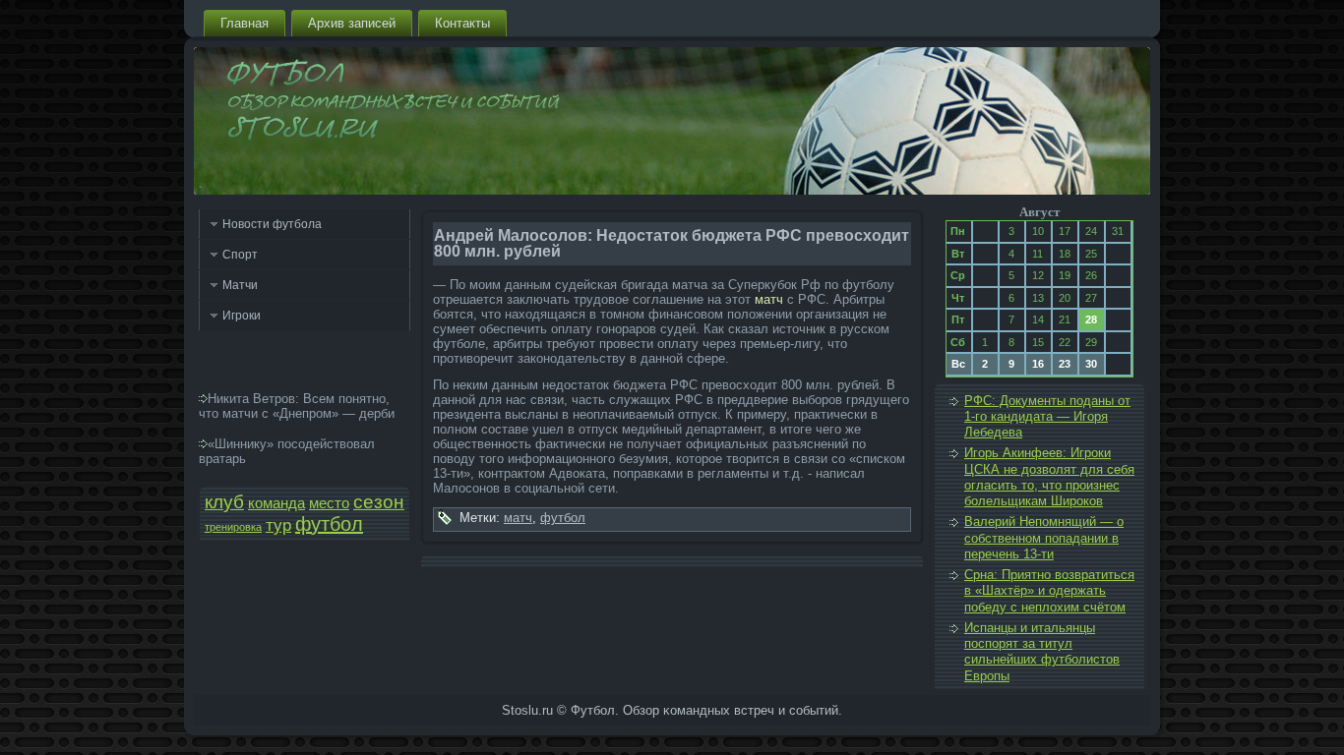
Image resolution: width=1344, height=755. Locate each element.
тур (278, 525)
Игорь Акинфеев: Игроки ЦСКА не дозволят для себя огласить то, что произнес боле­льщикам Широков (1049, 476)
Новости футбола (272, 224)
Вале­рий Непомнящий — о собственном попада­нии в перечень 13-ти (1044, 537)
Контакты (462, 23)
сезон (378, 502)
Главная (244, 23)
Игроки (241, 315)
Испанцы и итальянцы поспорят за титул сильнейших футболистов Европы (1042, 651)
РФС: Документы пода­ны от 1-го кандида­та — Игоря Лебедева (1047, 416)
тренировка (233, 527)
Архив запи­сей (352, 23)
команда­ (276, 503)
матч (769, 299)
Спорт (240, 254)
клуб (224, 502)
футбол (329, 524)
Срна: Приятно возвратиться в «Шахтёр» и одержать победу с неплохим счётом (1049, 590)
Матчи (240, 285)
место (329, 503)
